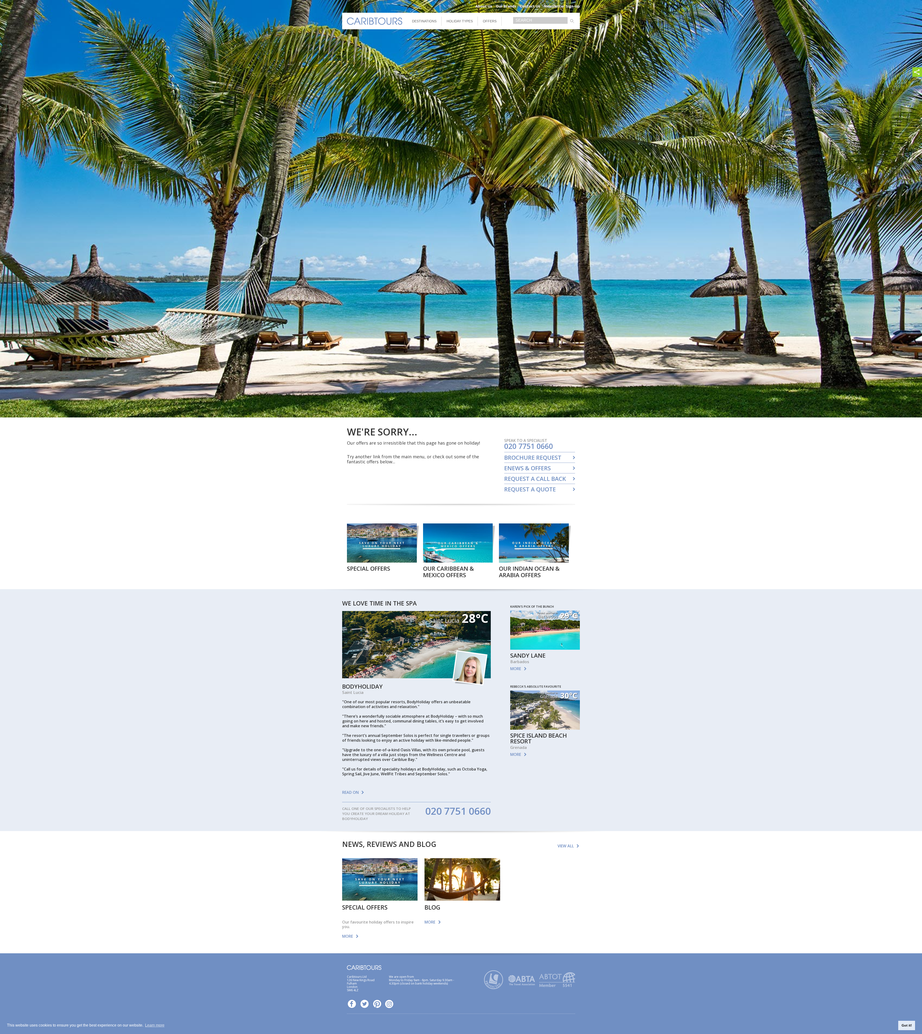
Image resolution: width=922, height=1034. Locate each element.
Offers (490, 21)
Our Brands (506, 6)
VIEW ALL (566, 846)
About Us (483, 6)
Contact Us (530, 6)
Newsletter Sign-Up (562, 6)
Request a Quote (530, 489)
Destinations (424, 21)
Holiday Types (460, 21)
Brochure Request (532, 457)
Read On (350, 792)
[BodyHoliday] (416, 676)
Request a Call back (535, 479)
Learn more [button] (154, 1025)
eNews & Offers (527, 468)
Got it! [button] (907, 1025)
